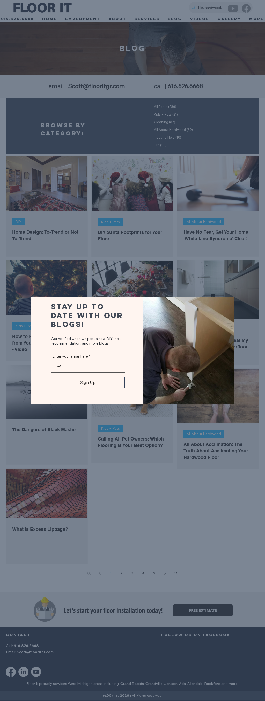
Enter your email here (70, 356)
